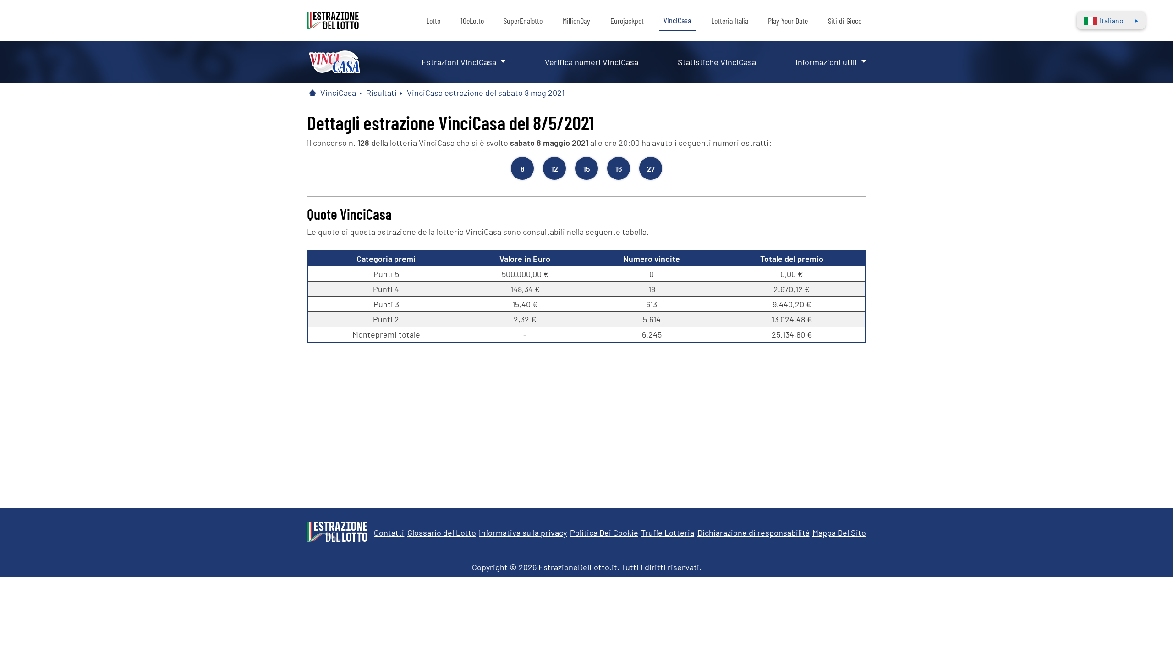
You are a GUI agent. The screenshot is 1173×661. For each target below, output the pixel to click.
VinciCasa (677, 20)
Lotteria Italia (729, 21)
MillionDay (576, 21)
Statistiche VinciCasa (717, 62)
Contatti (389, 533)
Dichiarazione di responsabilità (753, 533)
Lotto (433, 21)
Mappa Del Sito (839, 533)
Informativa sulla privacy (523, 533)
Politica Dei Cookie (604, 533)
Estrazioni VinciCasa (459, 62)
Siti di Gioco (844, 21)
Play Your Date (788, 21)
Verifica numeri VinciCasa (591, 62)
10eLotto (472, 21)
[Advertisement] (586, 420)
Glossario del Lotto (441, 533)
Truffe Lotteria (667, 533)
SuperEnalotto (523, 21)
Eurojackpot (627, 21)
